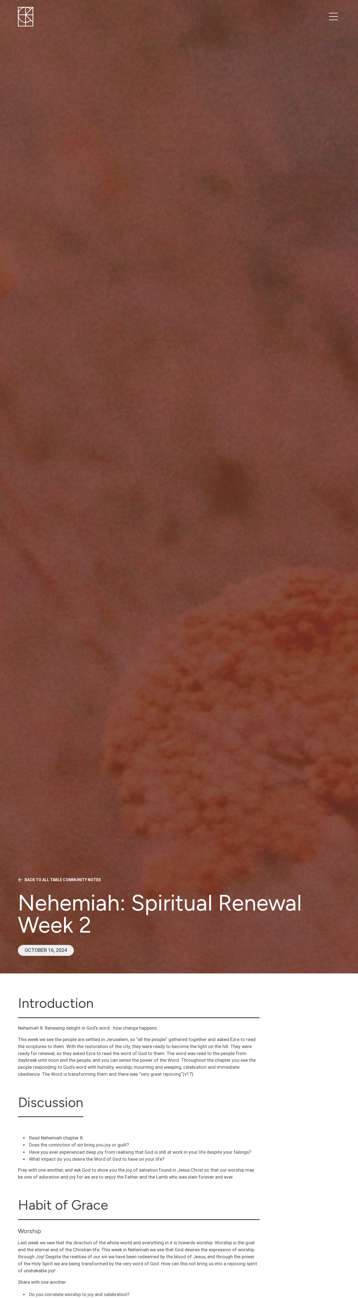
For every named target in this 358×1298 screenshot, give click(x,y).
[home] (25, 17)
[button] (333, 16)
